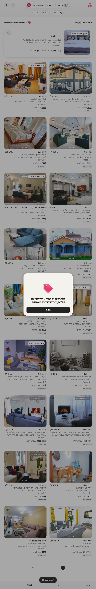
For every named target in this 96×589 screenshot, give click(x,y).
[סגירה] (27, 276)
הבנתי (48, 310)
